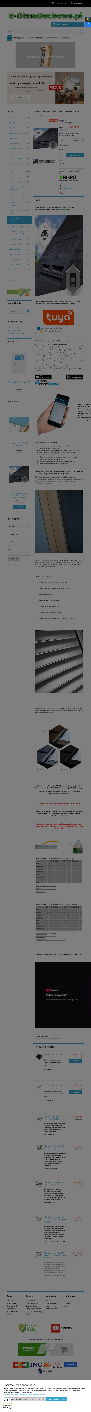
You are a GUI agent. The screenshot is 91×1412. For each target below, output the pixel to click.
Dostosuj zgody (38, 1399)
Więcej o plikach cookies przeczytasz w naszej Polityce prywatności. (24, 1395)
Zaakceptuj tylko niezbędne (16, 1399)
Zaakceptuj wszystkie (57, 1399)
